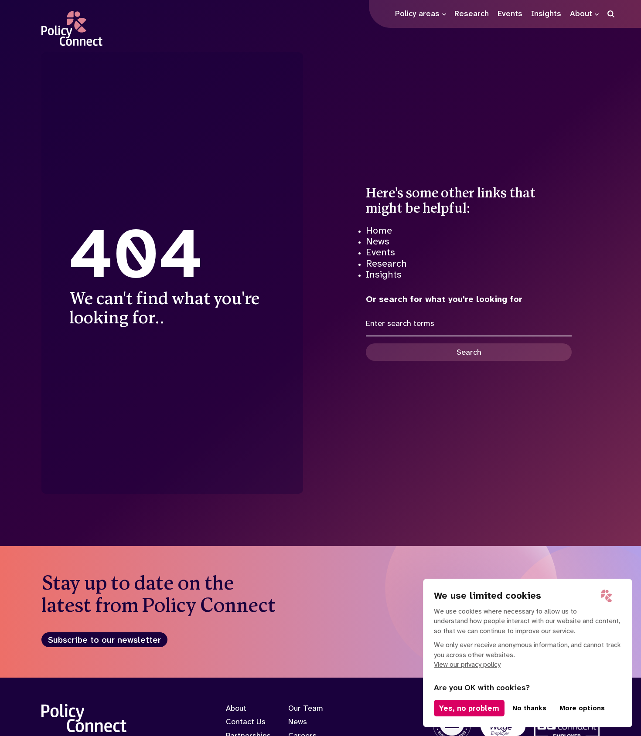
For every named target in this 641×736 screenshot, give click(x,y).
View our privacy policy (467, 664)
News (377, 241)
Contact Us (246, 721)
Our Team (305, 708)
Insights (384, 274)
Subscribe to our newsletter (104, 639)
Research (386, 263)
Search (469, 352)
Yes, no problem (469, 708)
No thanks (529, 708)
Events (380, 252)
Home (379, 230)
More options (582, 708)
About (236, 708)
